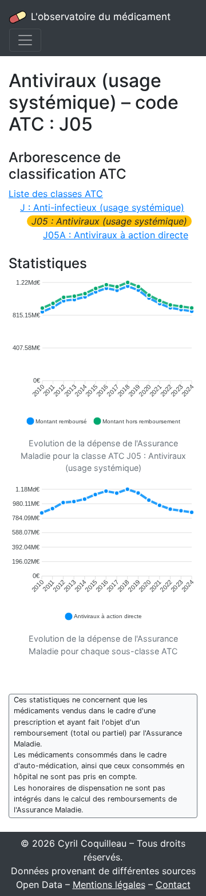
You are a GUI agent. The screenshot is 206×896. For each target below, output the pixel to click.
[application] (103, 353)
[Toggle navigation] (25, 40)
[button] (56, 421)
